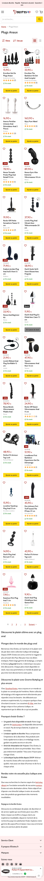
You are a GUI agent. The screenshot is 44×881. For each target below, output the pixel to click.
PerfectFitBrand (8, 460)
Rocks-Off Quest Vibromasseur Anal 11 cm (32, 409)
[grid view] (34, 40)
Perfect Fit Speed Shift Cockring (23, 870)
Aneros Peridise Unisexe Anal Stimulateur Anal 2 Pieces (10, 125)
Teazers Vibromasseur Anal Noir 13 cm (32, 363)
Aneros (5, 131)
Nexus (5, 180)
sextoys (39, 785)
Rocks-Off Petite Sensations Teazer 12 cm (11, 223)
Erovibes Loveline (8, 511)
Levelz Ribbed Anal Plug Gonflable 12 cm (10, 363)
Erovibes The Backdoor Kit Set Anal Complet (31, 75)
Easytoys (6, 603)
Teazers (27, 368)
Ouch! (26, 276)
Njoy (26, 124)
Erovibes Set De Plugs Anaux (9, 74)
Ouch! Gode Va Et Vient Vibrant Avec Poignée (32, 271)
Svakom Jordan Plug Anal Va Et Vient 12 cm (11, 271)
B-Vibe (30, 703)
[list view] (40, 40)
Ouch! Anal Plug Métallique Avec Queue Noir (31, 600)
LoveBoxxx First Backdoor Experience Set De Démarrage (32, 459)
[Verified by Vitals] (25, 874)
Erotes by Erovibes (9, 78)
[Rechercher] (39, 19)
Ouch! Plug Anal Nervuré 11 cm (9, 555)
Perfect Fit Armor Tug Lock (31, 555)
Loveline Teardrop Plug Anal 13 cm (10, 507)
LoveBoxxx (28, 465)
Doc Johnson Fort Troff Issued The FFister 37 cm (31, 508)
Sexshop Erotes (11, 688)
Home (3, 27)
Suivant (32, 624)
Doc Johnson (29, 513)
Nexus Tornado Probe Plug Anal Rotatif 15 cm (9, 174)
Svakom (5, 276)
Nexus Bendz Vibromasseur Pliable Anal (8, 409)
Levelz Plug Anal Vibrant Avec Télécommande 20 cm (32, 224)
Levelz (27, 230)
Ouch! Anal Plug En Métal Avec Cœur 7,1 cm (32, 317)
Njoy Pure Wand (31, 121)
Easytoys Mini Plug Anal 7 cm (10, 599)
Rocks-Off (6, 228)
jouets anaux (17, 725)
